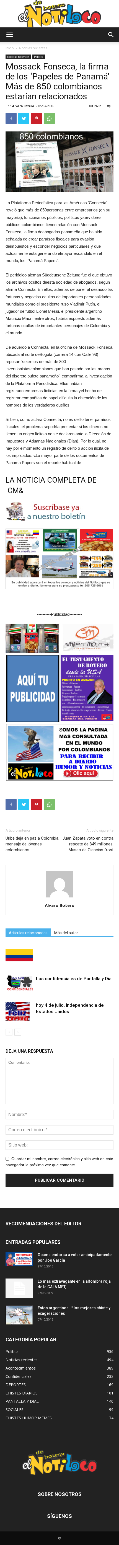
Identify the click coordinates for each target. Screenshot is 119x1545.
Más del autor (66, 933)
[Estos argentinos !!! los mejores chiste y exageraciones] (19, 1314)
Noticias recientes (33, 48)
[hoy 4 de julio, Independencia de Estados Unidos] (19, 1011)
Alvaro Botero (23, 106)
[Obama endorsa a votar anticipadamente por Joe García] (19, 1259)
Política (38, 57)
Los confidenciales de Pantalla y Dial (74, 978)
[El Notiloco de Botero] (59, 13)
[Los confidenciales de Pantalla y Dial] (19, 983)
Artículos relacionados (28, 933)
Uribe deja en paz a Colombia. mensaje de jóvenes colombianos (32, 844)
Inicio (10, 48)
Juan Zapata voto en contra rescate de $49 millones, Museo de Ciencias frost (88, 844)
